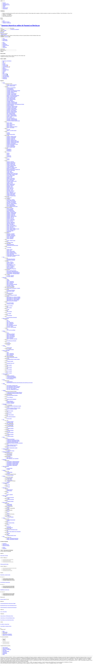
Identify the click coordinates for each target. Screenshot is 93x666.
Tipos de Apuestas (6, 544)
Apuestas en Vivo (6, 3)
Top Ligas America (6, 76)
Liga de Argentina (6, 69)
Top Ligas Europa (6, 75)
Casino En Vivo (5, 7)
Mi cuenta (2, 32)
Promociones (5, 44)
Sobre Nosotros (5, 647)
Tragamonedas (5, 8)
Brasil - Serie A (5, 73)
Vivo (4, 547)
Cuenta (2, 35)
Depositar (6, 36)
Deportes (4, 2)
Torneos (4, 46)
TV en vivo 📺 (5, 74)
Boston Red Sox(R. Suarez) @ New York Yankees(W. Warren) (8, 605)
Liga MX (4, 70)
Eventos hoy (5, 77)
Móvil (4, 654)
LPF (3, 61)
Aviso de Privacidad (6, 648)
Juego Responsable (6, 651)
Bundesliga (4, 68)
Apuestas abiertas (3, 34)
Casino (4, 6)
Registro (4, 30)
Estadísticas (5, 543)
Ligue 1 (4, 71)
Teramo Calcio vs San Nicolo (4, 555)
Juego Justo (5, 650)
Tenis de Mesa (5, 632)
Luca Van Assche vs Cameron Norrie (5, 582)
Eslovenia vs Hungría (3, 599)
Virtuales (4, 5)
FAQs (4, 20)
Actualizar (2, 36)
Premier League (5, 64)
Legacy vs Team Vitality (3, 611)
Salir (9, 36)
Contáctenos (5, 652)
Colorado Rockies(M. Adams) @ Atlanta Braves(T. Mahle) (8, 603)
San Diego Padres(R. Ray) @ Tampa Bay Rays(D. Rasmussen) (8, 607)
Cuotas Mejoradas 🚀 (6, 66)
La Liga (4, 63)
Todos (2, 550)
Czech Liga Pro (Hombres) (7, 634)
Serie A (4, 67)
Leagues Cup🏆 (5, 65)
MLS (3, 72)
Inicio (4, 42)
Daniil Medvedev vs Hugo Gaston (4, 589)
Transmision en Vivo (6, 4)
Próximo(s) (4, 548)
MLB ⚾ (4, 62)
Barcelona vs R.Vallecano (7, 60)
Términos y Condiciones (7, 22)
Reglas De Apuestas (6, 21)
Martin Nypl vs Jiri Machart (7, 635)
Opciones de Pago (6, 45)
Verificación (5, 47)
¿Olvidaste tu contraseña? (14, 29)
